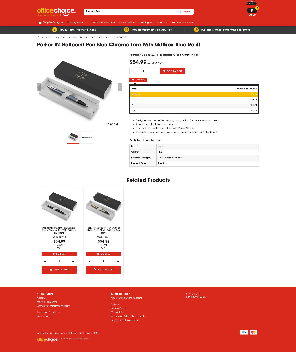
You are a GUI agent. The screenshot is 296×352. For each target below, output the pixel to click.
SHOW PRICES (251, 1)
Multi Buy (140, 80)
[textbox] (130, 12)
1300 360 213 (199, 297)
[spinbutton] (143, 71)
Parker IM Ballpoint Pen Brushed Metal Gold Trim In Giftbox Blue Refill (103, 230)
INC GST (251, 3)
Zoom (114, 124)
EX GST (247, 3)
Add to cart (174, 71)
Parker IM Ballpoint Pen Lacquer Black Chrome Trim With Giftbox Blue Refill (59, 230)
